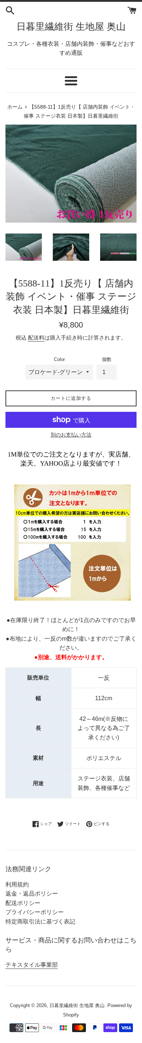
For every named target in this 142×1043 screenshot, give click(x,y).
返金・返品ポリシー (31, 893)
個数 (106, 359)
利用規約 (17, 884)
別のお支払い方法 (71, 435)
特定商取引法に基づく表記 (40, 921)
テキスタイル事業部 (31, 965)
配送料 (36, 337)
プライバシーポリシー (34, 912)
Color (59, 359)
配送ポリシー (22, 903)
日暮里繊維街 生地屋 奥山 (71, 26)
